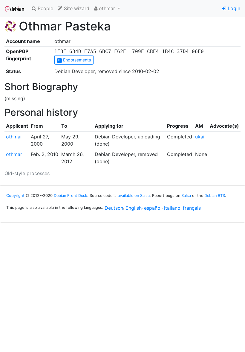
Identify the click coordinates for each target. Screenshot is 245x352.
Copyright (15, 195)
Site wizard (75, 8)
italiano (172, 208)
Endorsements (74, 59)
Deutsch (114, 208)
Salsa (186, 195)
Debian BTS (214, 195)
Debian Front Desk (70, 195)
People (44, 8)
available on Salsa (134, 195)
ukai (199, 137)
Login (233, 8)
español (153, 208)
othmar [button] (107, 8)
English (133, 208)
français (192, 208)
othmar (14, 137)
